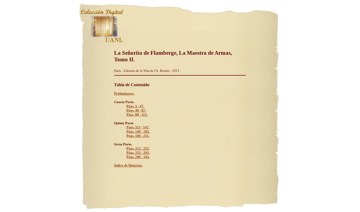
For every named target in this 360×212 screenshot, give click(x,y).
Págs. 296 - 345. (138, 157)
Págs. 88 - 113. (137, 115)
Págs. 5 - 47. (135, 106)
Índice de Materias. (128, 165)
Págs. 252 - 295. (138, 153)
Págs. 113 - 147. (138, 127)
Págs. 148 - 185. (138, 131)
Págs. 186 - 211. (138, 136)
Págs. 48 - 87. (136, 110)
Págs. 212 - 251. (138, 148)
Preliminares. (124, 93)
